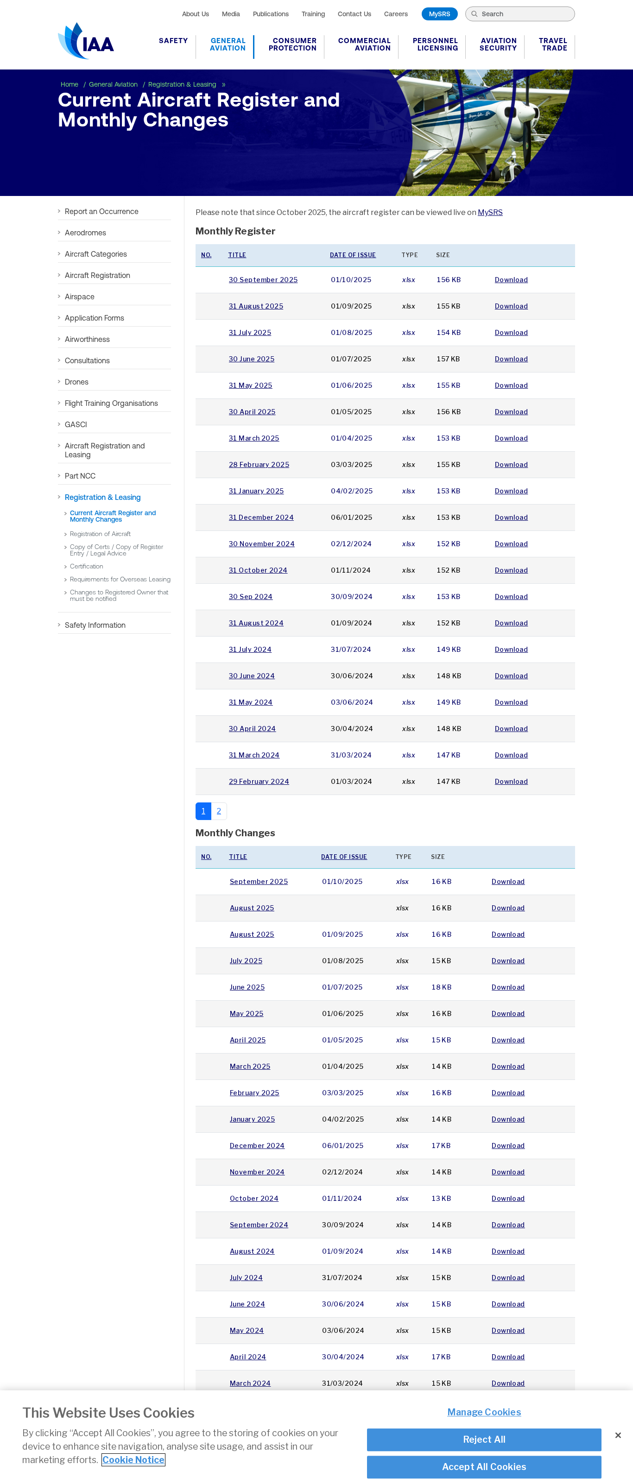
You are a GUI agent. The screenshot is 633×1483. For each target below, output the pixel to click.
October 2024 (254, 1198)
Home (70, 84)
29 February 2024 (259, 781)
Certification (86, 566)
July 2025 (246, 961)
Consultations (87, 360)
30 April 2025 (252, 412)
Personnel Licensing (435, 44)
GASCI (76, 424)
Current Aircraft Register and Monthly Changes (113, 516)
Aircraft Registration (97, 275)
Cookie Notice (133, 1459)
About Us (195, 14)
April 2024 (248, 1357)
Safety (173, 40)
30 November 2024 (262, 544)
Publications (271, 14)
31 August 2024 (256, 623)
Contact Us (354, 14)
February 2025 (254, 1093)
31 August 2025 (256, 306)
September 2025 (259, 881)
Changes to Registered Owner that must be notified (119, 595)
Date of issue (353, 255)
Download (511, 280)
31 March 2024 (254, 755)
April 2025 (248, 1040)
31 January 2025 (256, 491)
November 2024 (257, 1172)
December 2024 (257, 1145)
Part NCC (80, 476)
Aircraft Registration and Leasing (105, 450)
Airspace (80, 296)
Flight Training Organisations (111, 403)
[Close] (618, 1435)
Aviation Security (498, 44)
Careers (396, 14)
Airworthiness (87, 339)
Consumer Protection (293, 44)
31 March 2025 (254, 438)
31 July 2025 (250, 332)
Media (231, 14)
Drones (77, 382)
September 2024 (259, 1225)
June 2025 (247, 987)
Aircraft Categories (96, 254)
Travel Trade (553, 44)
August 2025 (252, 908)
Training (313, 14)
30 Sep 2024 (251, 596)
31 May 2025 (250, 385)
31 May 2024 (251, 702)
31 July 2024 (250, 649)
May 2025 (247, 1013)
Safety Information (95, 625)
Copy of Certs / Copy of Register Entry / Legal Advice (116, 549)
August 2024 (252, 1251)
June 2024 (247, 1304)
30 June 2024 (252, 676)
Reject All (484, 1439)
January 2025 (252, 1119)
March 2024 (250, 1383)
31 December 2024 (261, 517)
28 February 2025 (259, 464)
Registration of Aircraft (100, 533)
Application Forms (94, 318)
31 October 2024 (258, 570)
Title (237, 255)
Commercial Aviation (364, 44)
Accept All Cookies (484, 1466)
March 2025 (250, 1066)
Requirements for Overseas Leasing (120, 579)
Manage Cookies (484, 1412)
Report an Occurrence (102, 211)
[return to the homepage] (86, 40)
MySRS (439, 14)
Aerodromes (85, 232)
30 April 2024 (252, 728)
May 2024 (247, 1330)
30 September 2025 (263, 280)
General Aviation (228, 44)
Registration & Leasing (183, 84)
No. (206, 255)
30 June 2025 (251, 359)
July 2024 (246, 1277)
